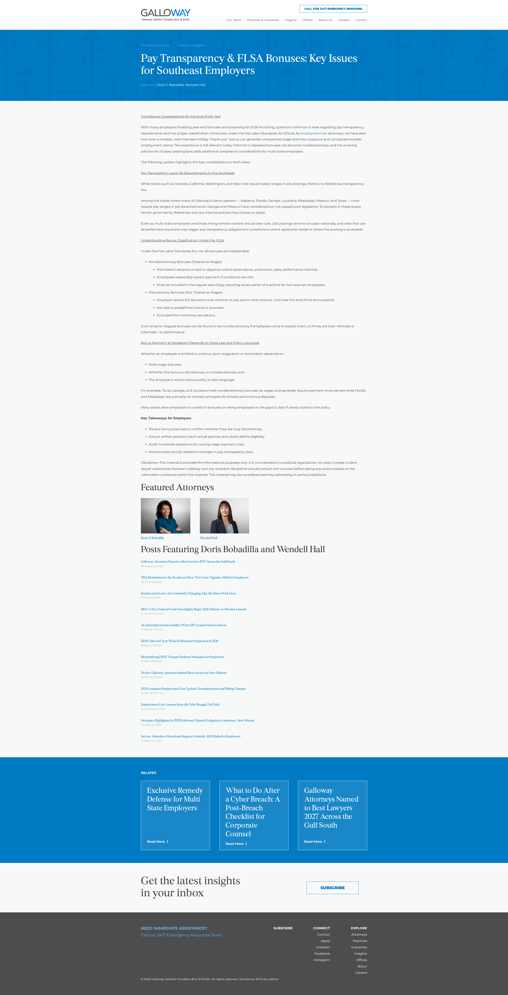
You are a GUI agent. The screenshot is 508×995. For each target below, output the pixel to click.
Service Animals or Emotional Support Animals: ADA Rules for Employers (190, 736)
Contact (323, 934)
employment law (313, 133)
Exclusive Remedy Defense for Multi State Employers (175, 799)
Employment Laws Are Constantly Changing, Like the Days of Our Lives (188, 593)
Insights (360, 953)
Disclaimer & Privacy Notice (259, 979)
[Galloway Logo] (165, 15)
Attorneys (359, 934)
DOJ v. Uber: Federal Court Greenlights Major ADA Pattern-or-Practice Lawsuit (193, 609)
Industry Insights (191, 45)
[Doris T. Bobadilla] (165, 515)
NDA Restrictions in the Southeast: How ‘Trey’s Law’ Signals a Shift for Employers (194, 577)
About (362, 966)
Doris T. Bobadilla (170, 85)
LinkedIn (323, 947)
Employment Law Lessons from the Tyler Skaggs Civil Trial (180, 704)
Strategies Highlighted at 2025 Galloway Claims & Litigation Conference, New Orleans (197, 720)
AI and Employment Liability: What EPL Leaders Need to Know (184, 625)
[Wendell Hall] (224, 515)
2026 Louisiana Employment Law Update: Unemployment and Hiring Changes (193, 689)
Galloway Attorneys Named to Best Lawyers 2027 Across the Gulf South (188, 561)
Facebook (322, 953)
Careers (361, 973)
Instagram (322, 960)
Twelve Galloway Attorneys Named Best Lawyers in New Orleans (183, 673)
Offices (361, 960)
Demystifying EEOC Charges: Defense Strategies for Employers (182, 657)
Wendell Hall (195, 85)
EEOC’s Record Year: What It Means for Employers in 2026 (179, 641)
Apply (325, 941)
